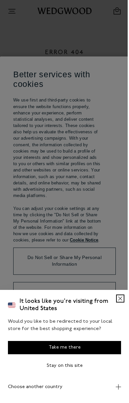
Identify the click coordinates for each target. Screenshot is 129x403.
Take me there (62, 347)
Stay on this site (62, 365)
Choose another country (35, 386)
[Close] (115, 298)
